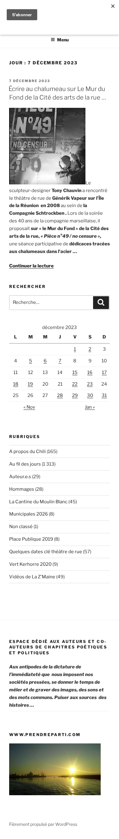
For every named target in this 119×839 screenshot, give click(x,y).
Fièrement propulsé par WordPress (43, 824)
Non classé (21, 526)
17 (104, 372)
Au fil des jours (25, 464)
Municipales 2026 (28, 514)
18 (15, 384)
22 (75, 384)
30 (90, 395)
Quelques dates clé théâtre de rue (45, 551)
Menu (63, 39)
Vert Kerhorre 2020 (30, 564)
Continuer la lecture (31, 266)
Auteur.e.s (20, 476)
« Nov (29, 407)
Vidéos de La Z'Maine (32, 577)
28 (60, 395)
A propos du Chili (27, 451)
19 (30, 384)
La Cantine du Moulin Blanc (38, 502)
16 (89, 372)
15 (75, 372)
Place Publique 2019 (31, 539)
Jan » (90, 407)
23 (90, 384)
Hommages (21, 489)
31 (104, 395)
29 (75, 395)
